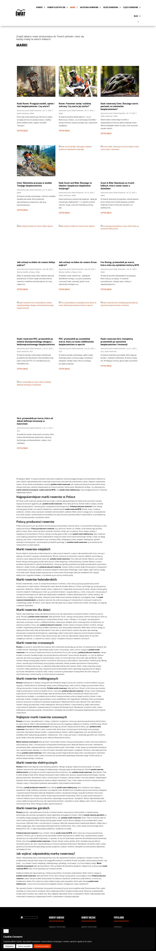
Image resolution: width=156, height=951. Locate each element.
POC (31, 351)
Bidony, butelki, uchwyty (26, 272)
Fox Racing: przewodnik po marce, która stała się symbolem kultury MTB (120, 263)
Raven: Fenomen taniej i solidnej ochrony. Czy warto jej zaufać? (75, 105)
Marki (72, 7)
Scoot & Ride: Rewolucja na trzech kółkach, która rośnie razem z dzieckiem (117, 186)
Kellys (38, 272)
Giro (102, 351)
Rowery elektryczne (56, 7)
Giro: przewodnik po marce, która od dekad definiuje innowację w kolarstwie (35, 421)
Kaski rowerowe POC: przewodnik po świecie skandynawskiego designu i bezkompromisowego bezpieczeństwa (36, 342)
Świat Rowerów (35, 110)
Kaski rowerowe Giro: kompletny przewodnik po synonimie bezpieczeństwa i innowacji (117, 342)
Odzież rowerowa (110, 7)
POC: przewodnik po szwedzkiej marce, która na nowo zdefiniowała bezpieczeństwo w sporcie (76, 342)
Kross (80, 272)
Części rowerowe (130, 7)
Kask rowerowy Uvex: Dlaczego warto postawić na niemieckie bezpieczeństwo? (119, 106)
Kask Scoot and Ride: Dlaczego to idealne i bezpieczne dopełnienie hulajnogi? (75, 186)
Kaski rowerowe (23, 113)
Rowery (39, 7)
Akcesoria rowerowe (89, 7)
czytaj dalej (22, 131)
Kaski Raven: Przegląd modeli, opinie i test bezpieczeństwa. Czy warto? (35, 105)
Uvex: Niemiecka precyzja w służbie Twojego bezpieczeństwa (34, 184)
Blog (136, 16)
